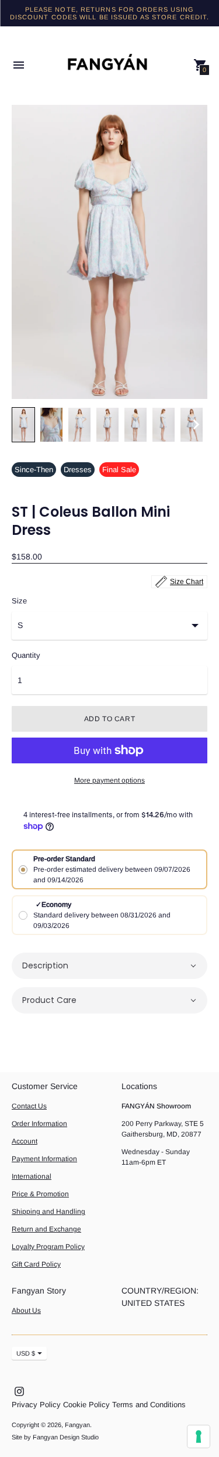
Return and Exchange (46, 1229)
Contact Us (29, 1106)
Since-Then (34, 469)
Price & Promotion (40, 1194)
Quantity (26, 655)
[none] (23, 424)
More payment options (109, 780)
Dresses (78, 469)
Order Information (39, 1124)
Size (19, 601)
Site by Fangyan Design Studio (55, 1437)
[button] (109, 966)
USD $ (25, 1353)
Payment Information (44, 1159)
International (31, 1176)
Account (24, 1141)
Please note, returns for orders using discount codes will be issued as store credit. (110, 13)
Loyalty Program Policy (48, 1247)
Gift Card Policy (36, 1264)
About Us (26, 1310)
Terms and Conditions (149, 1404)
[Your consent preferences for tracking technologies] (198, 1436)
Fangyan (77, 1424)
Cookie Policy (86, 1404)
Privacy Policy (36, 1404)
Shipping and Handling (48, 1211)
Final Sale (119, 469)
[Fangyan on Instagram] (19, 1390)
